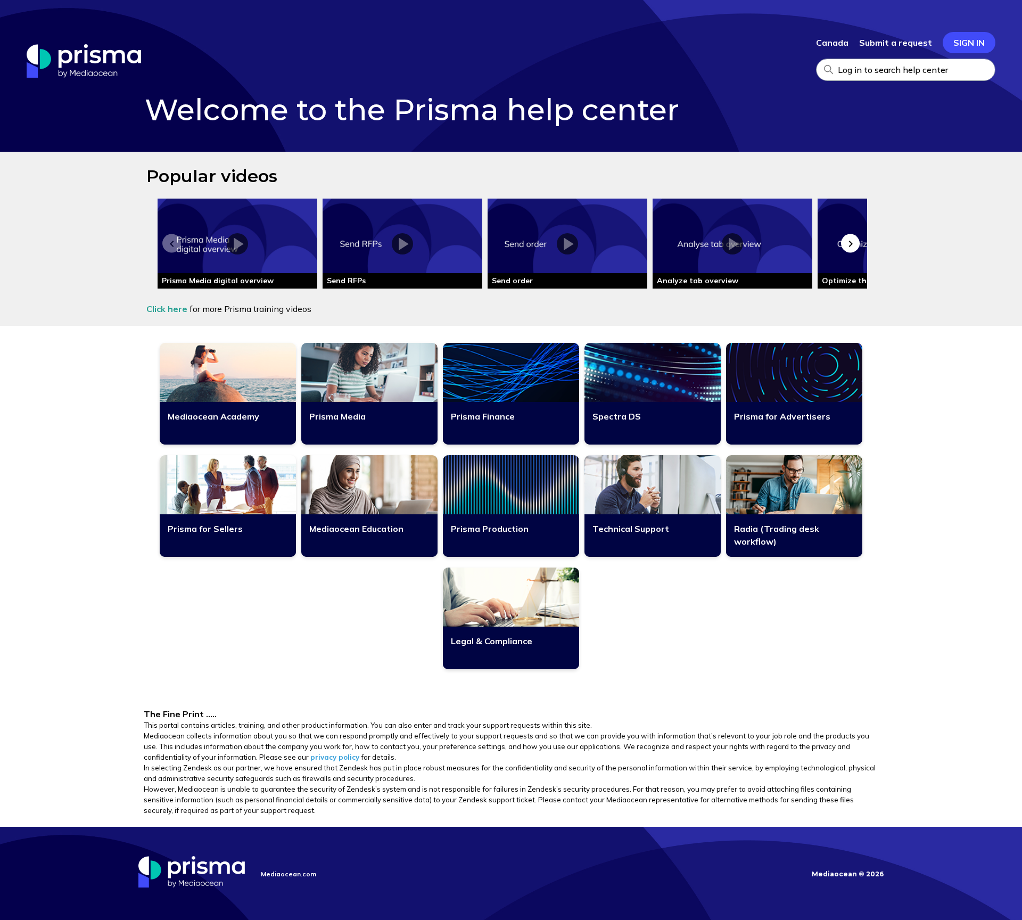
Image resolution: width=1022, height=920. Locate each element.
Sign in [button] (969, 42)
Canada (832, 42)
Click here (166, 308)
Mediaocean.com (288, 874)
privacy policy (334, 757)
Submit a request (895, 42)
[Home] (84, 74)
